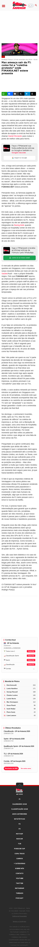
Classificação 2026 (19, 809)
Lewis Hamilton (12, 688)
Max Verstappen (12, 702)
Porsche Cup (19, 848)
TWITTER (19, 883)
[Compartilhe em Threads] (33, 94)
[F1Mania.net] (19, 5)
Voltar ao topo (19, 785)
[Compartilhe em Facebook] (10, 94)
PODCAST (19, 898)
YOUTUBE (19, 878)
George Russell (12, 692)
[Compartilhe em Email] (16, 94)
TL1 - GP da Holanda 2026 (13, 754)
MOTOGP (19, 834)
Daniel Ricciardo (15, 136)
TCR (19, 844)
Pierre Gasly (11, 712)
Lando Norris (11, 698)
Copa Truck (20, 853)
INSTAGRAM (19, 888)
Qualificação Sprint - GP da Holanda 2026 (19, 746)
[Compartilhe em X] (22, 94)
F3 (19, 829)
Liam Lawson (11, 715)
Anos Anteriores (19, 814)
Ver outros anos (26, 768)
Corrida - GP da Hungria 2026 (14, 761)
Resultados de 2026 (11, 768)
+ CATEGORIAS (19, 863)
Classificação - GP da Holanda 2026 (17, 731)
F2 (19, 824)
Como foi (31, 651)
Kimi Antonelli (12, 685)
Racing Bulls (19, 225)
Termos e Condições (19, 921)
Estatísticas (19, 819)
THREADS (19, 893)
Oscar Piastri (11, 705)
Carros (19, 858)
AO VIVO (19, 794)
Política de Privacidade (19, 916)
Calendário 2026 (19, 804)
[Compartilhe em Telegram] (27, 94)
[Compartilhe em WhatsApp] (4, 94)
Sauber (5, 274)
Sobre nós (19, 868)
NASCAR (19, 839)
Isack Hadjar (11, 709)
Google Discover (18, 153)
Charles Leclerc (12, 695)
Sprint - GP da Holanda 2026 (14, 739)
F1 (3, 56)
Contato (19, 873)
